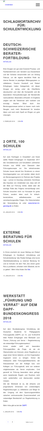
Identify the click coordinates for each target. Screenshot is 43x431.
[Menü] (36, 4)
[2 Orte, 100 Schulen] (21, 134)
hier (29, 269)
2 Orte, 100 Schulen (14, 143)
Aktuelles (7, 62)
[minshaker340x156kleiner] (17, 4)
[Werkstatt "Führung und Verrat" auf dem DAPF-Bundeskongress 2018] (21, 289)
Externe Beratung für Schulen (17, 237)
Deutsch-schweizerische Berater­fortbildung (19, 51)
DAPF (24, 405)
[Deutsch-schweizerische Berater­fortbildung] (21, 37)
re (22, 121)
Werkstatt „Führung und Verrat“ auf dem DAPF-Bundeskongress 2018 (21, 306)
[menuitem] (36, 4)
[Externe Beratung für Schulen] (21, 225)
